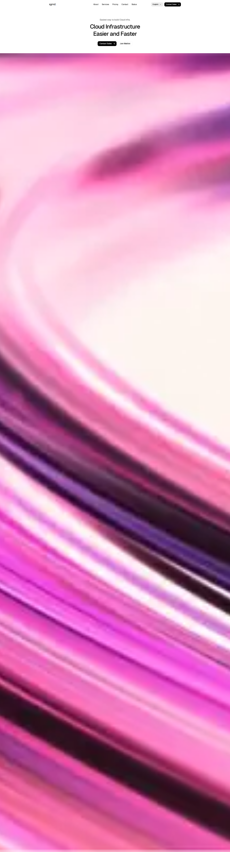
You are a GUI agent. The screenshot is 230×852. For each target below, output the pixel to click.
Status (134, 4)
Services (105, 4)
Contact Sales (171, 4)
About (95, 4)
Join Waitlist (125, 43)
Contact (124, 4)
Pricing (115, 4)
